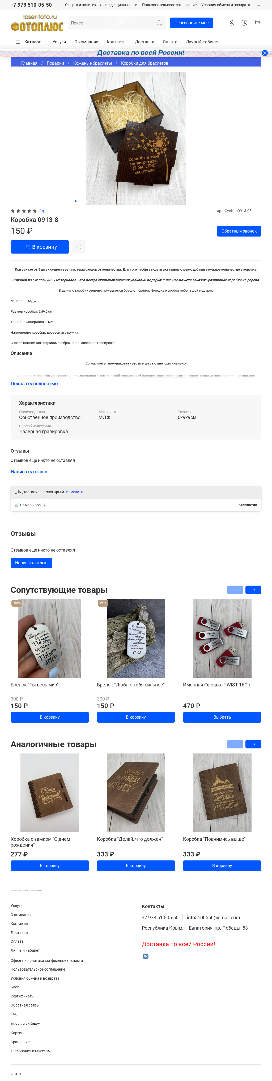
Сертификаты (23, 996)
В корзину (50, 717)
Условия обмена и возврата (225, 5)
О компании (86, 41)
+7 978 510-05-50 (31, 5)
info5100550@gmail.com (213, 917)
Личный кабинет (202, 41)
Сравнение (20, 1042)
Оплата (170, 41)
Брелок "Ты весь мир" (35, 684)
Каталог (32, 41)
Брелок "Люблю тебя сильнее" (131, 684)
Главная (29, 63)
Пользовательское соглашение (169, 5)
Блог (15, 987)
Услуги (59, 41)
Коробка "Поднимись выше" (214, 839)
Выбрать (222, 717)
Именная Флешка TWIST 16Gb (216, 684)
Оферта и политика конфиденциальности (101, 5)
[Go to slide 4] (87, 201)
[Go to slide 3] (83, 201)
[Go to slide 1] (75, 201)
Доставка (144, 41)
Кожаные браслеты (92, 63)
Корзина (18, 1033)
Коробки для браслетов (144, 63)
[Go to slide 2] (79, 201)
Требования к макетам (30, 1051)
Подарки (55, 63)
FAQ (14, 1014)
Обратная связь (25, 1005)
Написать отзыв (31, 562)
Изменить (74, 492)
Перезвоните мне (192, 22)
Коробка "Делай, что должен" (130, 839)
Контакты (116, 41)
